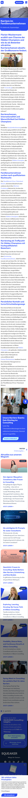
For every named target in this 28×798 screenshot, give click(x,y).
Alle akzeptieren (9, 795)
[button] (24, 764)
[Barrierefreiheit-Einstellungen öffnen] (25, 401)
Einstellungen (5, 791)
